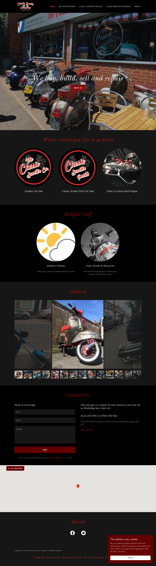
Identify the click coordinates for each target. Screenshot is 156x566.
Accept (130, 558)
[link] (25, 6)
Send (45, 450)
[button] (138, 6)
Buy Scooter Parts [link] (67, 6)
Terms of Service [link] (63, 458)
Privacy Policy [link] (52, 458)
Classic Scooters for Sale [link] (91, 6)
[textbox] (45, 412)
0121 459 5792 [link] (86, 430)
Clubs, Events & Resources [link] (118, 6)
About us (78, 88)
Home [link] (52, 6)
